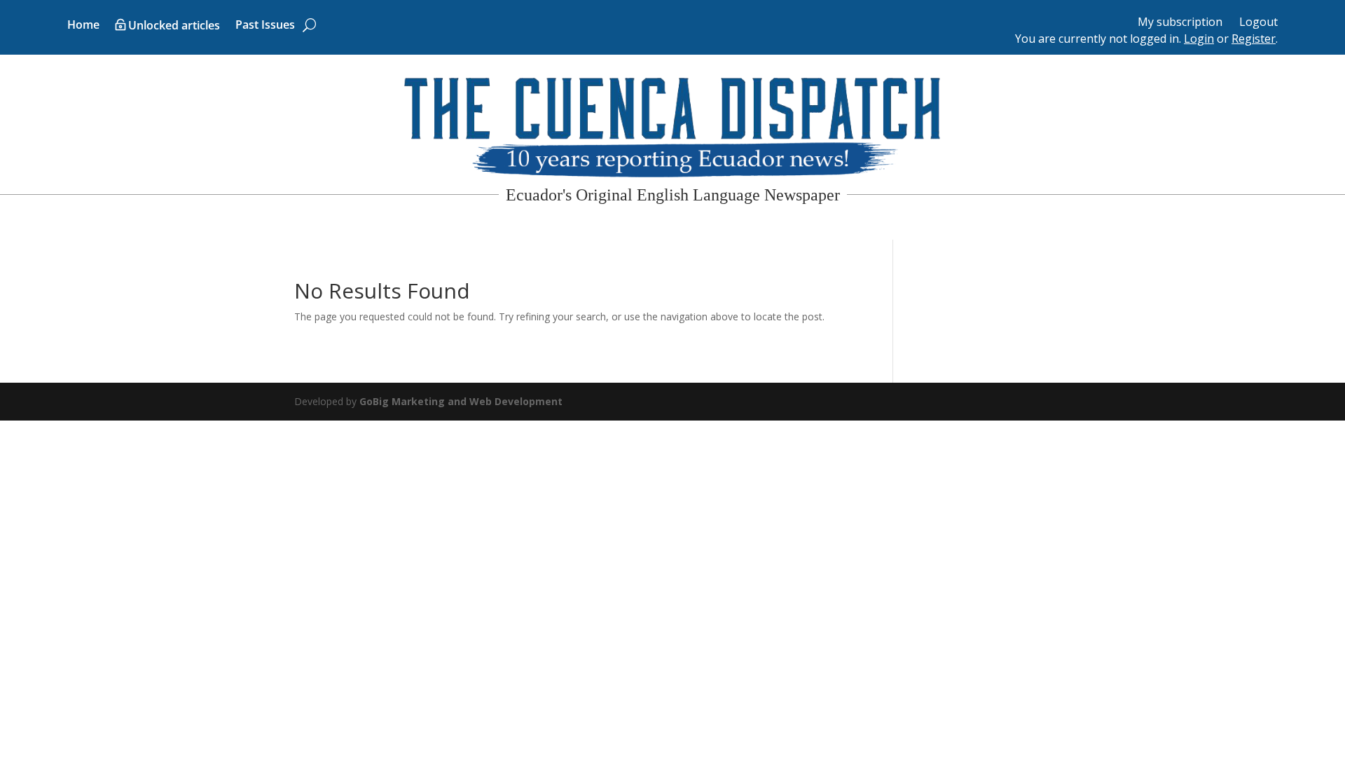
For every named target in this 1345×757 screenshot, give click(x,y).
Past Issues (265, 26)
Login (1199, 38)
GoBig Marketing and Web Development (461, 401)
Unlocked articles (174, 26)
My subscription (1180, 21)
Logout (1258, 21)
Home (83, 26)
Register (1254, 38)
